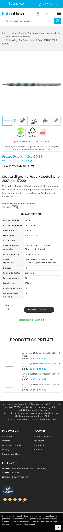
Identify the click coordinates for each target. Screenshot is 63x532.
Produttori (38, 449)
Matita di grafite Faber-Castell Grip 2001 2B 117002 (41, 354)
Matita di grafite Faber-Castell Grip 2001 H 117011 (40, 385)
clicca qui (31, 524)
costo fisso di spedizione (46, 419)
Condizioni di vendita (12, 445)
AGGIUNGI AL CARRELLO (39, 310)
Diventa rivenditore (11, 454)
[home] (13, 13)
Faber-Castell (31, 235)
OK (58, 528)
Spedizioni (39, 445)
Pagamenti (39, 440)
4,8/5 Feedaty (50, 4)
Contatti (6, 440)
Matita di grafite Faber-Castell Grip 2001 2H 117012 (41, 365)
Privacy (5, 449)
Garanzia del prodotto (44, 436)
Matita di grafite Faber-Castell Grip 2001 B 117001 (40, 375)
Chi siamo (7, 436)
